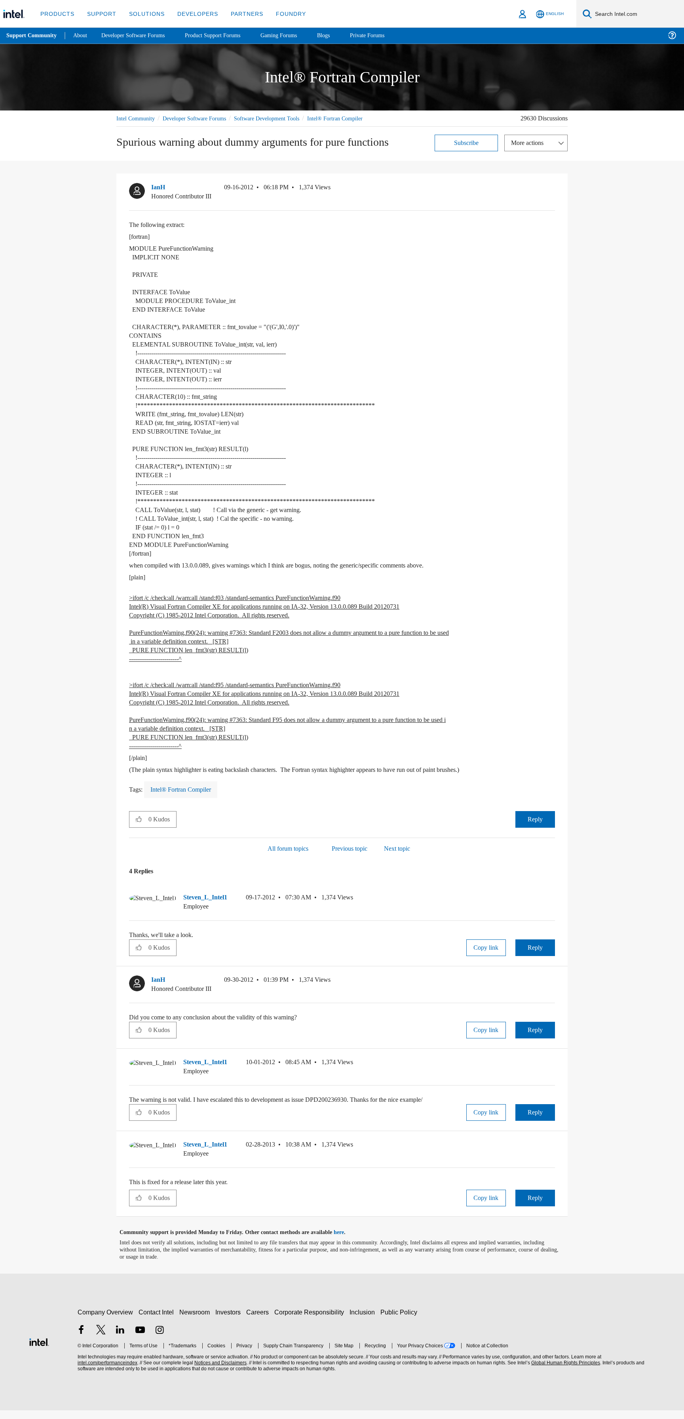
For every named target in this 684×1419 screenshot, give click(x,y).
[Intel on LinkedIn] (120, 1339)
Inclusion (364, 1321)
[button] (551, 198)
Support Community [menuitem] (32, 35)
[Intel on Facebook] (81, 1339)
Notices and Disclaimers (219, 1371)
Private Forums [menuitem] (384, 35)
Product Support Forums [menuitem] (223, 35)
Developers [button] (192, 14)
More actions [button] (529, 151)
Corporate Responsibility (311, 1321)
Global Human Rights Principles (564, 1371)
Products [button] (56, 14)
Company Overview (105, 1321)
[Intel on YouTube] (140, 1339)
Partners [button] (239, 14)
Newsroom (196, 1321)
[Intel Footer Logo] (39, 1349)
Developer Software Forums (201, 118)
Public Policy (400, 1321)
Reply (535, 827)
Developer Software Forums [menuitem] (139, 35)
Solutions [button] (143, 14)
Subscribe (466, 151)
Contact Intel (157, 1321)
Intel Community (137, 118)
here (346, 1241)
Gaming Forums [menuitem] (293, 35)
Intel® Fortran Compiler (144, 127)
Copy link (486, 956)
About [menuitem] (82, 35)
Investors (230, 1321)
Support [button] (100, 14)
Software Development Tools (281, 118)
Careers (259, 1321)
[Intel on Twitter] (101, 1339)
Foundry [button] (281, 14)
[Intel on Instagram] (159, 1339)
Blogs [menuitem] (339, 35)
